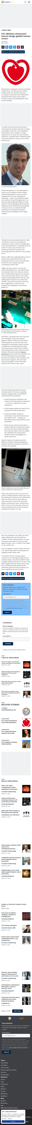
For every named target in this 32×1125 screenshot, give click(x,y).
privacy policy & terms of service (14, 608)
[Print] (2, 47)
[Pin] (18, 47)
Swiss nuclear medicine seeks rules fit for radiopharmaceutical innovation (10, 693)
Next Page (17, 1011)
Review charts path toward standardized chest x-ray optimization (10, 938)
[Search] (25, 2)
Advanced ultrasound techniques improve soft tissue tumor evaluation (10, 673)
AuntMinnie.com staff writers (11, 815)
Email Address (7, 594)
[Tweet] (14, 47)
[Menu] (29, 2)
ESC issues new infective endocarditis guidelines (9, 721)
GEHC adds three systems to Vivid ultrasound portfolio (11, 682)
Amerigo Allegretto (8, 804)
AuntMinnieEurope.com (8, 710)
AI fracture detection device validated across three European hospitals (10, 999)
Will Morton (6, 1003)
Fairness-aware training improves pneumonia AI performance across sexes (9, 974)
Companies (4, 708)
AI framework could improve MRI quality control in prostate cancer (10, 986)
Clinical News (6, 30)
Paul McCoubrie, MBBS (9, 928)
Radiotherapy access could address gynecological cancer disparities (11, 872)
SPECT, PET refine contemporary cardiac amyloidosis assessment (10, 662)
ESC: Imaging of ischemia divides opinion (9, 743)
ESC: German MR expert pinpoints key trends (8, 732)
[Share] (6, 47)
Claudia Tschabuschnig (9, 791)
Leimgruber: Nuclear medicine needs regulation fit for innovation (11, 859)
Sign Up (7, 612)
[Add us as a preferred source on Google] (22, 47)
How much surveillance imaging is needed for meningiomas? (8, 914)
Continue (8, 643)
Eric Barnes (4, 42)
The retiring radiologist (9, 925)
